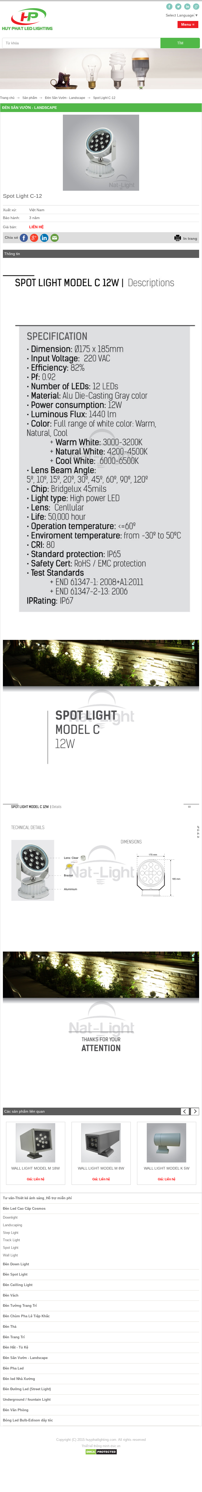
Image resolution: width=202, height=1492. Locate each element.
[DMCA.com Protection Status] (101, 1454)
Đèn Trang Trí (14, 1337)
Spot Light (10, 1248)
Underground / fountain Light (26, 1399)
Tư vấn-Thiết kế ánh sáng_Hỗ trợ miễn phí (37, 1198)
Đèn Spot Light (15, 1274)
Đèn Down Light (16, 1264)
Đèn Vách (10, 1295)
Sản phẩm (29, 97)
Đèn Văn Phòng (15, 1410)
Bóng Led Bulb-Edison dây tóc (28, 1420)
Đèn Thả (9, 1327)
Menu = (187, 24)
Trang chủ (7, 97)
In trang (190, 238)
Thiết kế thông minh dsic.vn (101, 1446)
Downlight (10, 1217)
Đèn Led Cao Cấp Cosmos (24, 1208)
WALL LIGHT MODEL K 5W (166, 1168)
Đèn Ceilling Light (17, 1285)
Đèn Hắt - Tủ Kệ (15, 1347)
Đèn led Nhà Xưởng (19, 1379)
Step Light (10, 1233)
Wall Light (10, 1255)
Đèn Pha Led (13, 1368)
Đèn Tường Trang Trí (20, 1306)
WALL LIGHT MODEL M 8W (101, 1168)
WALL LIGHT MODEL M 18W (35, 1168)
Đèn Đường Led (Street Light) (27, 1389)
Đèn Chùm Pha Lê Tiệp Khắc (26, 1316)
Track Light (11, 1240)
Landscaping (12, 1225)
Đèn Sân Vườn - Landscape (65, 97)
